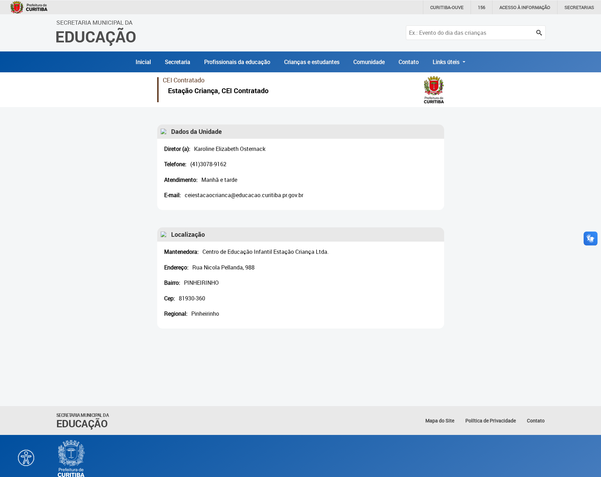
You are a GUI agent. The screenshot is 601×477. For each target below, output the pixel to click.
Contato (409, 62)
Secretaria (177, 62)
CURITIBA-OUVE (447, 7)
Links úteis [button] (447, 62)
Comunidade (369, 62)
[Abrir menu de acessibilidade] (26, 458)
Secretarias (579, 7)
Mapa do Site (439, 420)
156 (481, 7)
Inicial (143, 62)
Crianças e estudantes (311, 62)
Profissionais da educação (237, 62)
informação (524, 7)
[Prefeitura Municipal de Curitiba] (71, 458)
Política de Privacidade (490, 420)
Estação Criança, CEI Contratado (218, 91)
